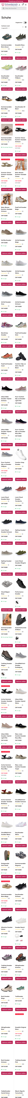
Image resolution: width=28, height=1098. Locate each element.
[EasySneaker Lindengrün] (7, 68)
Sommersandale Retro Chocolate (6, 139)
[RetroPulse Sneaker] (7, 325)
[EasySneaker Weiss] (21, 824)
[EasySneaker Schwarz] (21, 886)
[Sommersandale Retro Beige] (7, 886)
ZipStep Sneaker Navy (20, 531)
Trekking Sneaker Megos (6, 664)
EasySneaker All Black (20, 108)
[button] (22, 4)
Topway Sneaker (6, 271)
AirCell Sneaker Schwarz (20, 303)
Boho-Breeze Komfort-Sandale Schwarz (6, 209)
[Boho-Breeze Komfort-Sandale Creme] (21, 164)
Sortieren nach (5, 26)
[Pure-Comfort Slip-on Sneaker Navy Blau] (21, 421)
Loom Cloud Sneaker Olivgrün (20, 562)
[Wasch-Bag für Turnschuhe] (21, 1083)
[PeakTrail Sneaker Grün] (21, 325)
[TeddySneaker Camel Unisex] (7, 1083)
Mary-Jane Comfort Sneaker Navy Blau (20, 736)
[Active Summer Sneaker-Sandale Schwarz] (7, 691)
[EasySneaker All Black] (21, 99)
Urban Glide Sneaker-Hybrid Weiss (20, 701)
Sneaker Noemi (20, 927)
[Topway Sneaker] (7, 263)
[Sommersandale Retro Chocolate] (7, 129)
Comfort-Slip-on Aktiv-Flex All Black (20, 366)
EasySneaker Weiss (19, 833)
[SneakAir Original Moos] (21, 1019)
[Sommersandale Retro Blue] (7, 99)
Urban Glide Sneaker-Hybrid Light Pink (6, 736)
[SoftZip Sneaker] (7, 232)
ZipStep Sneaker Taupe (6, 562)
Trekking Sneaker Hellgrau (6, 966)
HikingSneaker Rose (5, 1028)
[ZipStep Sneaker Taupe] (7, 553)
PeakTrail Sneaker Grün (20, 334)
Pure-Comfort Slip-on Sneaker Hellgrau (6, 464)
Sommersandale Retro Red (6, 628)
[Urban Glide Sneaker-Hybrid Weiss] (21, 691)
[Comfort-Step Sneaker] (21, 454)
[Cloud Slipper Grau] (7, 584)
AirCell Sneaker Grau (6, 303)
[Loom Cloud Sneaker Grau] (7, 489)
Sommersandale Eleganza (20, 864)
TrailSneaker (19, 996)
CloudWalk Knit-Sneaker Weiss (6, 833)
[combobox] (14, 8)
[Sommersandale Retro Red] (7, 619)
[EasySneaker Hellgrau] (21, 68)
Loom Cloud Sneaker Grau (5, 498)
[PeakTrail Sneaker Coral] (7, 356)
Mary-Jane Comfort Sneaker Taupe (20, 767)
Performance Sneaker (19, 593)
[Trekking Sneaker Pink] (21, 1052)
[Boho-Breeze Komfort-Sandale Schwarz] (7, 199)
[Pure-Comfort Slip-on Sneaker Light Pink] (21, 388)
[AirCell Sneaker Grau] (7, 294)
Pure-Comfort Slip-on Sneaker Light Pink (20, 398)
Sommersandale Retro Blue (6, 108)
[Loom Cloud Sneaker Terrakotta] (21, 489)
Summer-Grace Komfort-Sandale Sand (6, 174)
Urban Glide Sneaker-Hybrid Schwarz (6, 398)
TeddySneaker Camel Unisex (5, 1092)
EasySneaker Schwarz (19, 895)
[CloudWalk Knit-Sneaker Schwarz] (21, 791)
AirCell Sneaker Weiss (20, 272)
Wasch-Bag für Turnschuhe (20, 1092)
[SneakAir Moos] (21, 37)
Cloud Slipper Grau (5, 593)
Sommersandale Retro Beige (6, 895)
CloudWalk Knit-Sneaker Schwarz (20, 800)
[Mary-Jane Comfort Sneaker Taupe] (21, 757)
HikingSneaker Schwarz (19, 966)
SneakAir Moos (20, 45)
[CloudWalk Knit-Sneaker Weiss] (7, 824)
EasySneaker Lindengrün (5, 77)
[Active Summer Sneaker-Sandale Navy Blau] (7, 757)
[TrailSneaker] (21, 988)
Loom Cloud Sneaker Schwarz (6, 531)
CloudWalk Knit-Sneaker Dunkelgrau (20, 665)
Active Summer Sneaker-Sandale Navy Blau (6, 767)
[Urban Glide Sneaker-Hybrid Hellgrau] (7, 421)
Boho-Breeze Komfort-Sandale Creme (20, 174)
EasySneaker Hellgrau (19, 77)
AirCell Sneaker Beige (20, 241)
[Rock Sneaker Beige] (7, 988)
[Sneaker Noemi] (21, 919)
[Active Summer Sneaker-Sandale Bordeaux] (7, 791)
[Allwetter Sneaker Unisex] (7, 919)
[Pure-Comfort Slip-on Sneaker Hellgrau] (7, 454)
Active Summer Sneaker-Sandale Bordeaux (6, 801)
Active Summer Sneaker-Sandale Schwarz (6, 701)
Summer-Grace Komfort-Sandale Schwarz (20, 140)
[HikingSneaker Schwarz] (21, 957)
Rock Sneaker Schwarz (5, 1061)
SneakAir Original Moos (20, 1028)
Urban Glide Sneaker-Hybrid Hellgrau (6, 431)
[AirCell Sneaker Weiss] (21, 263)
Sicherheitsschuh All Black (20, 628)
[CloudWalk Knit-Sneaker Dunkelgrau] (21, 655)
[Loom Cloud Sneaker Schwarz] (7, 522)
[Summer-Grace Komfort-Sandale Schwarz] (21, 129)
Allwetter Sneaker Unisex (6, 928)
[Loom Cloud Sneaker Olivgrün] (21, 553)
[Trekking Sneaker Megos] (7, 655)
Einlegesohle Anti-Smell (5, 864)
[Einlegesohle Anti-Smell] (7, 855)
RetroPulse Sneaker (4, 334)
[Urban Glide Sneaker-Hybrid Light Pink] (7, 726)
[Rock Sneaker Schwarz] (7, 1052)
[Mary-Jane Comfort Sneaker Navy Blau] (21, 726)
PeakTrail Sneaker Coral (6, 365)
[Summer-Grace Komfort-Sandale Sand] (7, 164)
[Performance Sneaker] (21, 584)
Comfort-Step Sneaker (19, 463)
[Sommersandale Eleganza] (21, 855)
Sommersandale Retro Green (6, 46)
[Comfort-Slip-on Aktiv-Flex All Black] (21, 356)
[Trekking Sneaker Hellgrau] (7, 957)
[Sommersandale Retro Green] (7, 37)
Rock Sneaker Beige (5, 997)
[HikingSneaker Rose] (7, 1019)
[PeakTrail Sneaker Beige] (21, 199)
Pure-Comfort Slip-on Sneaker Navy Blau (20, 431)
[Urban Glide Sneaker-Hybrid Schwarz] (7, 388)
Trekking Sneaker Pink (20, 1061)
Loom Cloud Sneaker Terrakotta (19, 499)
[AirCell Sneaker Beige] (21, 232)
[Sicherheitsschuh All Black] (21, 619)
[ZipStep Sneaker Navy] (21, 522)
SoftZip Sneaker (6, 240)
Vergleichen (19, 22)
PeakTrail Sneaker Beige (20, 208)
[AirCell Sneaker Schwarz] (21, 294)
